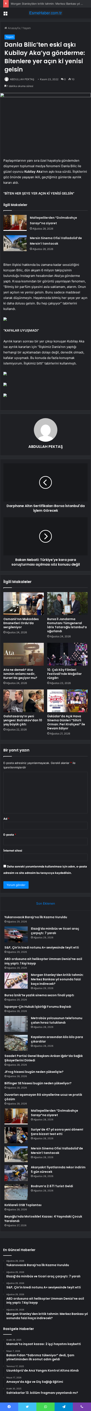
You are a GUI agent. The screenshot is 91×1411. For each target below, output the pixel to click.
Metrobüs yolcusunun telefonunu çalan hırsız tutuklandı (56, 1020)
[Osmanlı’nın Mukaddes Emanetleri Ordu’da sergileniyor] (23, 603)
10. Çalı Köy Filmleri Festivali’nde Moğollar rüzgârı (64, 674)
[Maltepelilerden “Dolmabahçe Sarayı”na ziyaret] (15, 223)
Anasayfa (13, 28)
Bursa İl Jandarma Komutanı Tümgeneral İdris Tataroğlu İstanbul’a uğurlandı (67, 625)
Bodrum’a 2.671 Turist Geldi (52, 1186)
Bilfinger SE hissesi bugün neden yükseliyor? (38, 1083)
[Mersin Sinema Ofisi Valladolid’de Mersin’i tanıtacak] (15, 243)
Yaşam (26, 28)
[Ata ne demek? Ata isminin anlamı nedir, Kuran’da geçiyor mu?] (23, 654)
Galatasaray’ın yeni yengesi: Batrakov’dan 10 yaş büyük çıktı (22, 720)
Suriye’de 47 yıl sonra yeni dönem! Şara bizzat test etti (57, 1131)
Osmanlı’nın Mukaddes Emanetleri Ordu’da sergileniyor (21, 623)
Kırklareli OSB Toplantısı (22, 1205)
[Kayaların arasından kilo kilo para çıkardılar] (16, 1043)
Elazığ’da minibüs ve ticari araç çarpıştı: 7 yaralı (55, 930)
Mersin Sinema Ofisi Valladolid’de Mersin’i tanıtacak (57, 1150)
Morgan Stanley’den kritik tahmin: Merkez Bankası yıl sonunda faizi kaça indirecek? (57, 979)
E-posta (9, 834)
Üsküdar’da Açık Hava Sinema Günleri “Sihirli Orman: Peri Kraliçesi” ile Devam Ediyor (66, 722)
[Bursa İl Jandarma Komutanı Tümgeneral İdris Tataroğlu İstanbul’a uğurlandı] (67, 603)
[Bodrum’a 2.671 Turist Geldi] (16, 1192)
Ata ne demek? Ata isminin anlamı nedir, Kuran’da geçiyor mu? (20, 674)
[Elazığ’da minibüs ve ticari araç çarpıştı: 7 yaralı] (16, 934)
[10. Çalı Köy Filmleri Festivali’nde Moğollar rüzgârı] (67, 654)
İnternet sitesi (12, 850)
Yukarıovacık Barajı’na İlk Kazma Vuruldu (35, 917)
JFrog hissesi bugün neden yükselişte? (33, 1072)
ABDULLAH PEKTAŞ (22, 79)
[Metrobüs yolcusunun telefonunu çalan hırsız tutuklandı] (16, 1024)
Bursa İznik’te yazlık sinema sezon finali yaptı (39, 995)
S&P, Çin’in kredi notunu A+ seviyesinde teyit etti (41, 947)
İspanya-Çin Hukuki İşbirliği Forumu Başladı (37, 1007)
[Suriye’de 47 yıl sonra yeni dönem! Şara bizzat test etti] (16, 1135)
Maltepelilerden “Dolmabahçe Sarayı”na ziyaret (54, 1112)
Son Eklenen (45, 903)
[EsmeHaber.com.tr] (45, 13)
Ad (6, 818)
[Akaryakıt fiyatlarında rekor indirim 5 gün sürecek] (16, 1173)
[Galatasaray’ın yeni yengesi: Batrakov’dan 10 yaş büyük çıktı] (23, 700)
